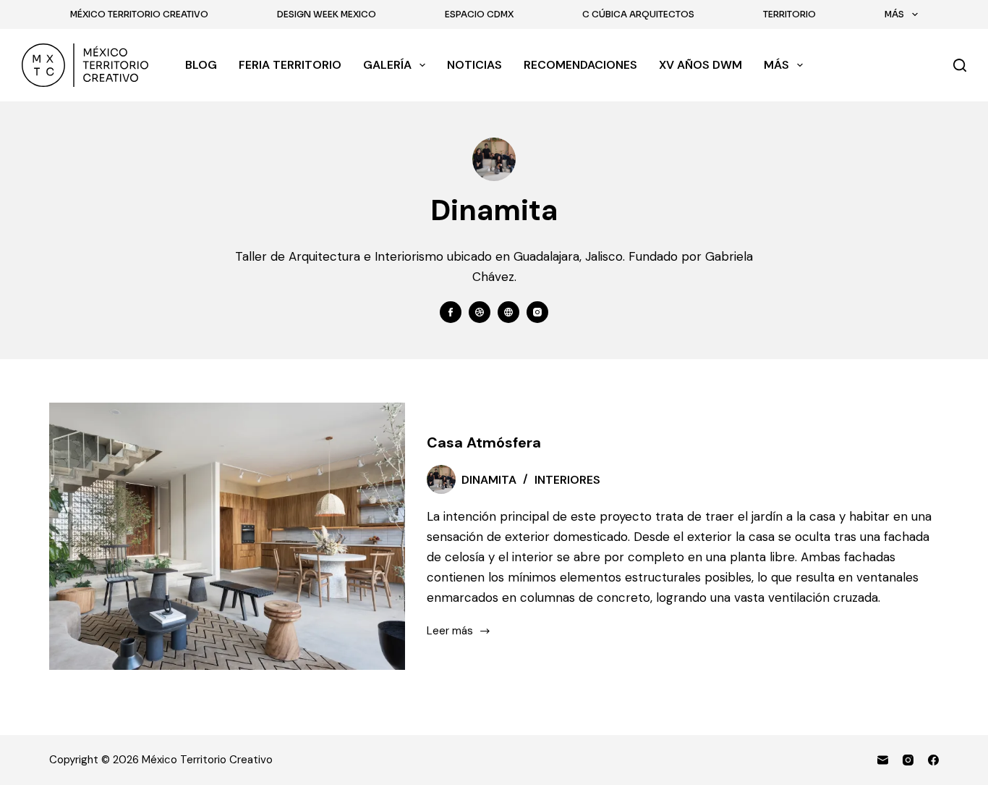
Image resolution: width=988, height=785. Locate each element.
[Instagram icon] (537, 312)
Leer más (453, 632)
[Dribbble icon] (479, 312)
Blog (201, 64)
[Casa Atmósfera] (227, 536)
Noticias (474, 64)
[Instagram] (908, 760)
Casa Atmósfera (484, 442)
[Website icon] (508, 312)
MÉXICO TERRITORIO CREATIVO (139, 14)
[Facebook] (933, 760)
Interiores (567, 479)
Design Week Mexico (326, 14)
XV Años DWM (700, 64)
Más (894, 14)
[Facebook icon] (450, 312)
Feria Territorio (290, 64)
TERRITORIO (789, 14)
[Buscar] (959, 65)
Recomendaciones (580, 64)
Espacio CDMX (479, 14)
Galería (387, 64)
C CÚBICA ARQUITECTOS (638, 14)
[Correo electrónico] (882, 760)
